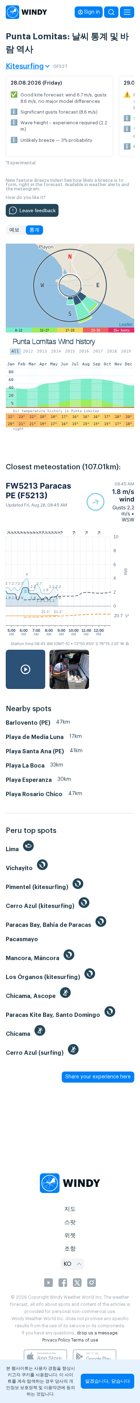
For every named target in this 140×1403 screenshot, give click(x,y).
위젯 (70, 1235)
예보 (14, 230)
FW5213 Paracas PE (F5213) (38, 490)
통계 (34, 230)
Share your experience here (98, 1076)
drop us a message (97, 1333)
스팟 (70, 1222)
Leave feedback (37, 210)
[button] (110, 502)
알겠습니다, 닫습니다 (107, 1381)
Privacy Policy (56, 1340)
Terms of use (84, 1340)
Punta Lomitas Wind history (54, 342)
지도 (70, 1209)
